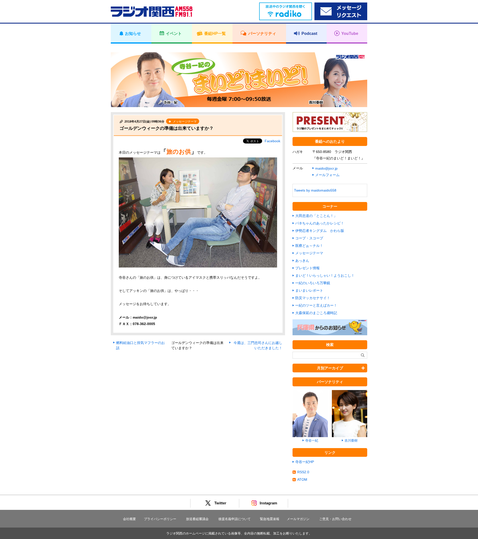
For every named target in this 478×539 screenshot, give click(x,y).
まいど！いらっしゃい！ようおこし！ (325, 275)
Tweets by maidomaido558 (315, 190)
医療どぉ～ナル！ (309, 246)
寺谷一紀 (311, 440)
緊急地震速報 (269, 519)
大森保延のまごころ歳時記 (316, 313)
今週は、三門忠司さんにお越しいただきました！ (258, 345)
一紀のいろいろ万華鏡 (312, 283)
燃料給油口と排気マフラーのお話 (140, 345)
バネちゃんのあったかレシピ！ (319, 223)
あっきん (302, 261)
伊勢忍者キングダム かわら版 (319, 231)
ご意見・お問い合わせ (335, 519)
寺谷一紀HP (304, 462)
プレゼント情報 (307, 268)
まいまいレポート (309, 290)
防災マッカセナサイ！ (312, 298)
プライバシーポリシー (160, 519)
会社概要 (129, 519)
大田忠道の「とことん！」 (316, 216)
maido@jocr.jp (326, 168)
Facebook (272, 141)
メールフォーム (327, 175)
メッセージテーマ (309, 253)
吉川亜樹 (351, 440)
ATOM (302, 479)
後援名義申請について (234, 519)
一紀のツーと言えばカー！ (316, 305)
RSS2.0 (303, 472)
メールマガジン (298, 519)
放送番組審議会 (197, 519)
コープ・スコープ (309, 238)
